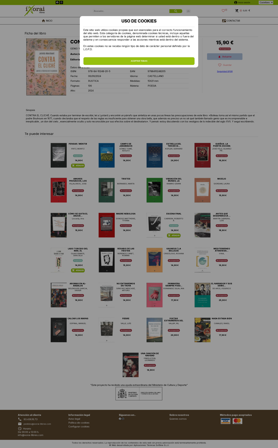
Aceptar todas (139, 61)
